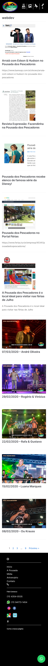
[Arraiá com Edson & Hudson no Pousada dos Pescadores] (24, 40)
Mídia (9, 574)
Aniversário (12, 577)
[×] (41, 659)
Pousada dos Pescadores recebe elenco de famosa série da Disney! (23, 180)
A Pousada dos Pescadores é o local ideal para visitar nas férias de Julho (23, 296)
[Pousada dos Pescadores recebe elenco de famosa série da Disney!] (24, 156)
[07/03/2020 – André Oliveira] (24, 334)
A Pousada (12, 570)
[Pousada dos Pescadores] (10, 6)
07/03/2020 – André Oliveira (21, 351)
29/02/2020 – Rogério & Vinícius (23, 396)
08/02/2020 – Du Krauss (18, 531)
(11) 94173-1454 (19, 602)
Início (9, 566)
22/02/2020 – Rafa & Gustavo (22, 441)
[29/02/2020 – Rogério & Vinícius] (24, 379)
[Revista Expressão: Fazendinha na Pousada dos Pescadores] (24, 104)
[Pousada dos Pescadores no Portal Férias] (24, 213)
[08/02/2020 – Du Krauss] (24, 513)
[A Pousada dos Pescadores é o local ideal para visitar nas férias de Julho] (24, 273)
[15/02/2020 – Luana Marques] (24, 468)
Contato (11, 581)
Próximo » (34, 548)
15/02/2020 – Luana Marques (21, 486)
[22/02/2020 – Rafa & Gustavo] (24, 423)
